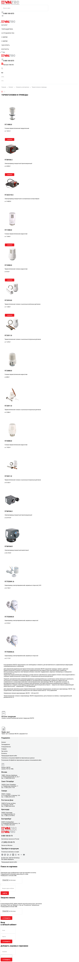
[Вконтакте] (18, 855)
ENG (2, 77)
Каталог (4, 25)
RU (4, 52)
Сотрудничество (7, 33)
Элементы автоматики (22, 87)
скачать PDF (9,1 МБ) (7, 769)
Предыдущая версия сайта (9, 755)
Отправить (6, 918)
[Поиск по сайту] (2, 52)
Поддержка (5, 738)
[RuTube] (13, 855)
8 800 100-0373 (8, 13)
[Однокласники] (16, 855)
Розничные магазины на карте (10, 852)
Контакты (5, 49)
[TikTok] (10, 855)
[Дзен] (21, 855)
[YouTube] (24, 855)
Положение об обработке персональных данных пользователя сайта (21, 760)
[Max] (5, 855)
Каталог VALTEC (8, 64)
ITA (2, 81)
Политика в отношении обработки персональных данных (18, 758)
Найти (5, 893)
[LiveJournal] (8, 855)
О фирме (4, 37)
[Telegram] (2, 855)
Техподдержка (7, 29)
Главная (3, 87)
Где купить (5, 45)
